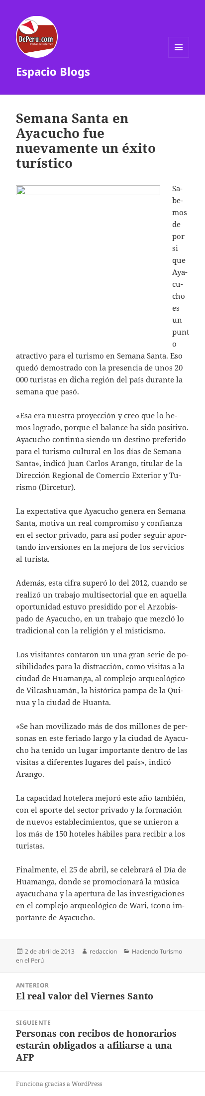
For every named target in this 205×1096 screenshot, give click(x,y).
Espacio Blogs (53, 71)
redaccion (103, 951)
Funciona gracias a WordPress (59, 1084)
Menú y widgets (179, 57)
